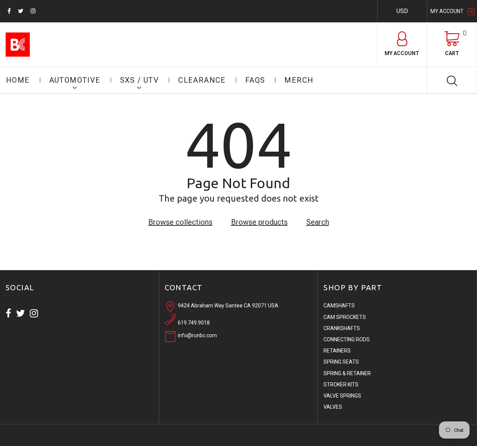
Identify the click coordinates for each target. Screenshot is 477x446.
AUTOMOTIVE (75, 80)
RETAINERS (337, 351)
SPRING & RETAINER (347, 373)
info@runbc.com (197, 335)
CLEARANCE (202, 80)
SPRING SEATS (341, 362)
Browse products (259, 222)
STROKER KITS (340, 385)
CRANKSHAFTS (341, 328)
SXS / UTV (139, 80)
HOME (18, 80)
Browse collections (180, 222)
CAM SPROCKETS (344, 317)
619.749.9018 (194, 323)
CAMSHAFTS (339, 306)
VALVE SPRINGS (342, 396)
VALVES (332, 407)
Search (317, 222)
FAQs (255, 80)
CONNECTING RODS (346, 339)
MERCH (298, 80)
